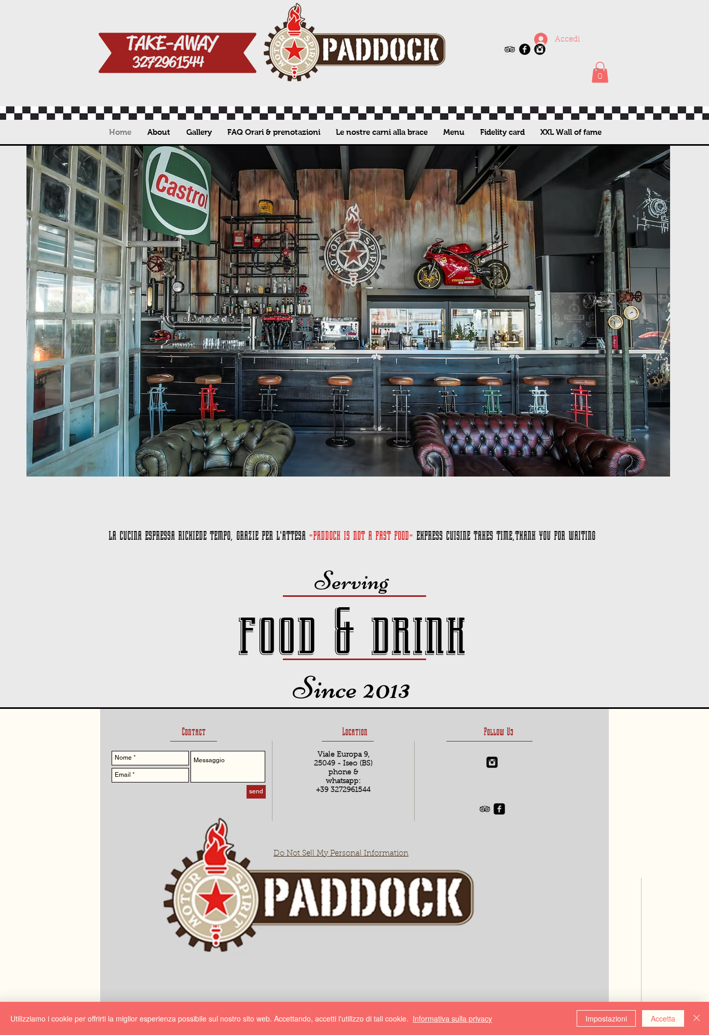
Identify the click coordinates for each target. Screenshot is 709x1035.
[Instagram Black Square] (492, 762)
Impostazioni (606, 1018)
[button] (600, 72)
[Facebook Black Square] (499, 809)
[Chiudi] (696, 1018)
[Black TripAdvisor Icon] (509, 49)
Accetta (663, 1018)
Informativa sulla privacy (452, 1018)
